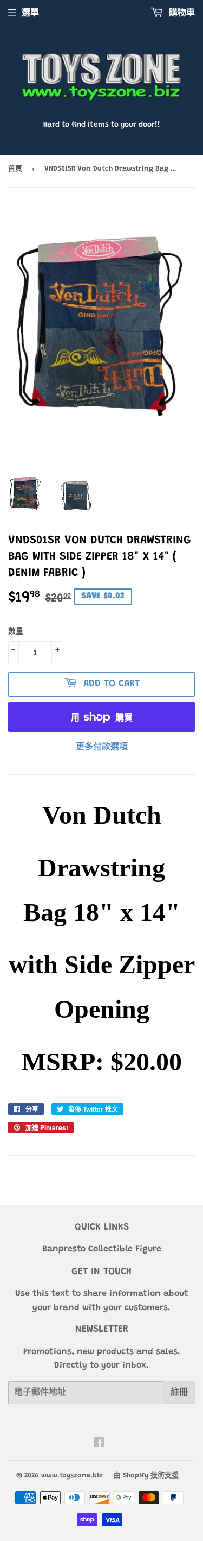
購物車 (180, 13)
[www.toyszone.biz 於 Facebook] (98, 1444)
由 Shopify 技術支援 (146, 1475)
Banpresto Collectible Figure (101, 1249)
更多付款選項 (102, 747)
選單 (30, 13)
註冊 (179, 1392)
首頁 (15, 168)
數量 (15, 632)
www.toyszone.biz (72, 1475)
